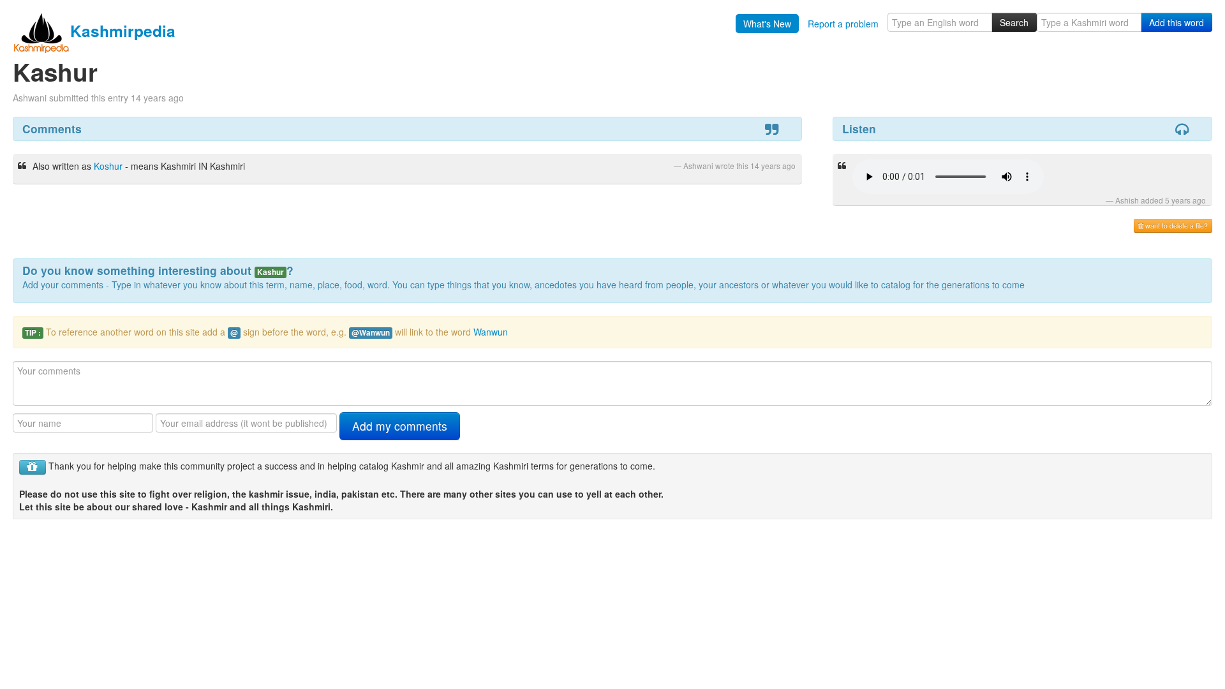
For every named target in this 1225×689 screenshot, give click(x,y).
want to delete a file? (1175, 225)
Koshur (108, 165)
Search (1014, 22)
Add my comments (399, 426)
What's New (767, 23)
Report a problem (843, 23)
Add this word (1176, 22)
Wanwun (490, 331)
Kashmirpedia (122, 30)
